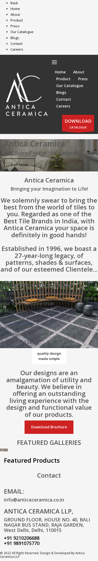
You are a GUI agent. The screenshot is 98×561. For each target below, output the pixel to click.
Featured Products (32, 460)
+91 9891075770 (21, 543)
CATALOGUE (78, 123)
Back (14, 3)
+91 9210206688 (21, 538)
